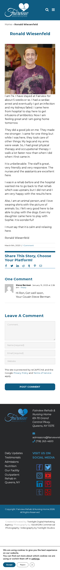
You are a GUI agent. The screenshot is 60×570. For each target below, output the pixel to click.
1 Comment (28, 245)
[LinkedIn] (39, 484)
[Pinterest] (48, 484)
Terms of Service (42, 373)
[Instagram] (39, 476)
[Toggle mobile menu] (53, 9)
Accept (9, 564)
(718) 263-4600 (44, 441)
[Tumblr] (39, 492)
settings (35, 558)
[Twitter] (48, 467)
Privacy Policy (20, 373)
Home (8, 24)
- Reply (22, 287)
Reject (22, 564)
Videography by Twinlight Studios (37, 528)
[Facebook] (39, 467)
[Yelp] (48, 492)
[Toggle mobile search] (47, 9)
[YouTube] (48, 476)
